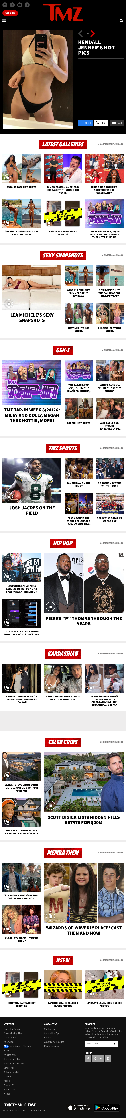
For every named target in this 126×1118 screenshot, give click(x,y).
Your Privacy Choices (20, 1046)
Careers (48, 1037)
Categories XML (11, 1072)
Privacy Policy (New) (13, 1033)
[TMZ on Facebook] (4, 4)
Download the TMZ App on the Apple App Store (79, 1108)
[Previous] (80, 33)
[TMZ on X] (12, 4)
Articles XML (10, 1055)
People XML (9, 1085)
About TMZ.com (12, 1029)
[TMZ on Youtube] (19, 4)
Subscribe (115, 1044)
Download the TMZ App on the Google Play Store (107, 1108)
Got (10, 13)
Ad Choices (9, 1042)
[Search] (121, 20)
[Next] (92, 33)
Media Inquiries (51, 1046)
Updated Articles (12, 1059)
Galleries (8, 1076)
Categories (9, 1068)
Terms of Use (10, 1037)
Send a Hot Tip (51, 1033)
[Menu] (4, 20)
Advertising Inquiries (54, 1042)
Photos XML (10, 1089)
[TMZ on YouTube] (101, 1058)
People (7, 1081)
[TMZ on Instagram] (27, 4)
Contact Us (49, 1029)
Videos (7, 1094)
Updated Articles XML (14, 1063)
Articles (7, 1050)
